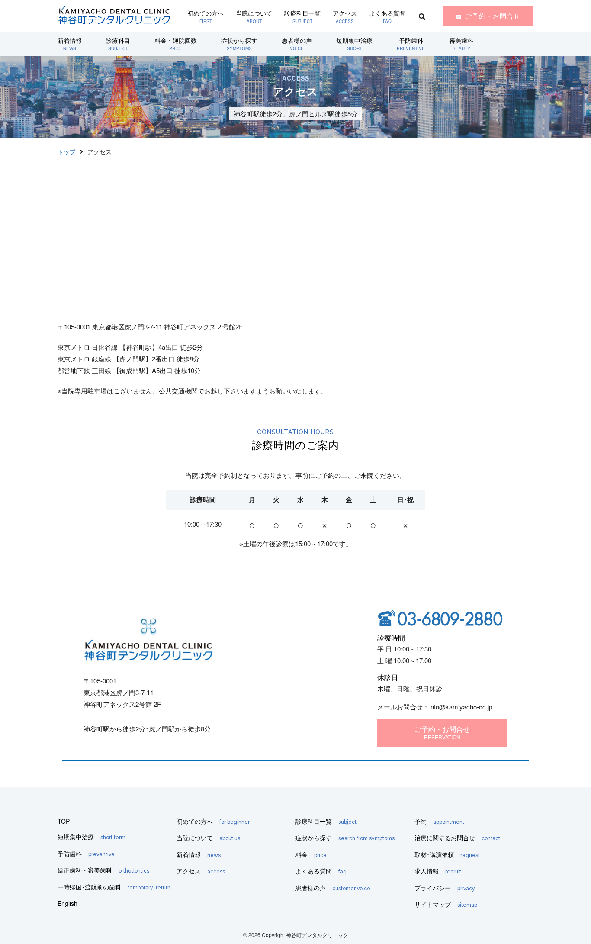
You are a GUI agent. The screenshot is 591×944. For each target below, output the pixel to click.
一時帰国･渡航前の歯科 (114, 887)
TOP (64, 821)
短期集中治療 (354, 44)
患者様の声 (297, 44)
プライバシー (444, 887)
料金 (311, 854)
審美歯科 (461, 44)
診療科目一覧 (302, 16)
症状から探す (239, 44)
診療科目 (118, 44)
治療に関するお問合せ (457, 837)
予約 (439, 821)
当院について (254, 16)
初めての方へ (205, 16)
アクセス (345, 16)
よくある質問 (387, 16)
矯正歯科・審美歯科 (103, 870)
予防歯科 (411, 44)
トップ (67, 151)
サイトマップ (445, 904)
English (67, 903)
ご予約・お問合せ (492, 15)
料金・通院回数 (175, 44)
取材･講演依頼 (447, 854)
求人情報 (437, 871)
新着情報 (70, 44)
